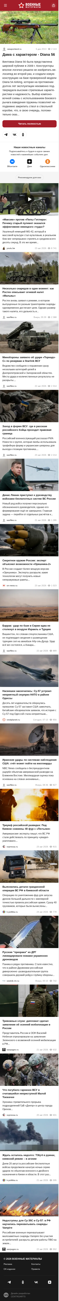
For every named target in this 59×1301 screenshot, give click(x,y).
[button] (6, 134)
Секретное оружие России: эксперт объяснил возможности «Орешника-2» (26, 562)
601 (55, 1115)
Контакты (35, 1264)
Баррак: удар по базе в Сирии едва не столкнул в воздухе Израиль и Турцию (26, 627)
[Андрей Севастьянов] (4, 317)
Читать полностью (29, 123)
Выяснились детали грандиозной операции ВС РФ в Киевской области (25, 888)
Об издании (9, 1269)
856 (55, 719)
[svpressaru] (4, 846)
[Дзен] (50, 1282)
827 (55, 785)
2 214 (54, 455)
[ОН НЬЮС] (4, 585)
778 (55, 912)
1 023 (54, 585)
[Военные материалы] (29, 5)
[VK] (36, 1282)
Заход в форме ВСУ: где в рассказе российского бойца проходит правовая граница (26, 430)
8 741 (54, 248)
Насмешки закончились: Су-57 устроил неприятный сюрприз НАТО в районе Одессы (26, 694)
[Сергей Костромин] (4, 386)
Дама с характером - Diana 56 (28, 54)
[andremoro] (4, 49)
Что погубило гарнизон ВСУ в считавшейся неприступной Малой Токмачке (24, 1093)
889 (55, 651)
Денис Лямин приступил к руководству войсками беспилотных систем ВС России (29, 497)
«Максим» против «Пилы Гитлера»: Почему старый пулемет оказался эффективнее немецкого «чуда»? (24, 223)
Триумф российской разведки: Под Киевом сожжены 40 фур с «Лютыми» (26, 827)
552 (55, 1249)
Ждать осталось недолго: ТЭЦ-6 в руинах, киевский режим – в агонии (28, 1157)
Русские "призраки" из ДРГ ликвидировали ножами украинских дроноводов (25, 956)
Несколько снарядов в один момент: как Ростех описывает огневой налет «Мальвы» (28, 292)
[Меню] (5, 5)
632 (55, 1049)
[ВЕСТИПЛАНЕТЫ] (4, 719)
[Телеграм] (9, 1282)
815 (55, 846)
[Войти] (54, 5)
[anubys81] (4, 248)
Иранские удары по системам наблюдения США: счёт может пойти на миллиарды (29, 761)
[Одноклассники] (23, 1282)
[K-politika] (4, 912)
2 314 (54, 386)
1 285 (54, 520)
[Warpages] (4, 1049)
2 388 (54, 317)
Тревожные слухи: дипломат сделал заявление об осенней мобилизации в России (26, 1025)
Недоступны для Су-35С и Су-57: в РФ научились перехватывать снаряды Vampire (26, 1224)
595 (55, 1180)
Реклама (8, 1264)
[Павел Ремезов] (4, 455)
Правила (35, 1269)
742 (55, 980)
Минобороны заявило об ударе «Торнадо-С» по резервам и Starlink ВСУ (29, 359)
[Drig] (4, 980)
